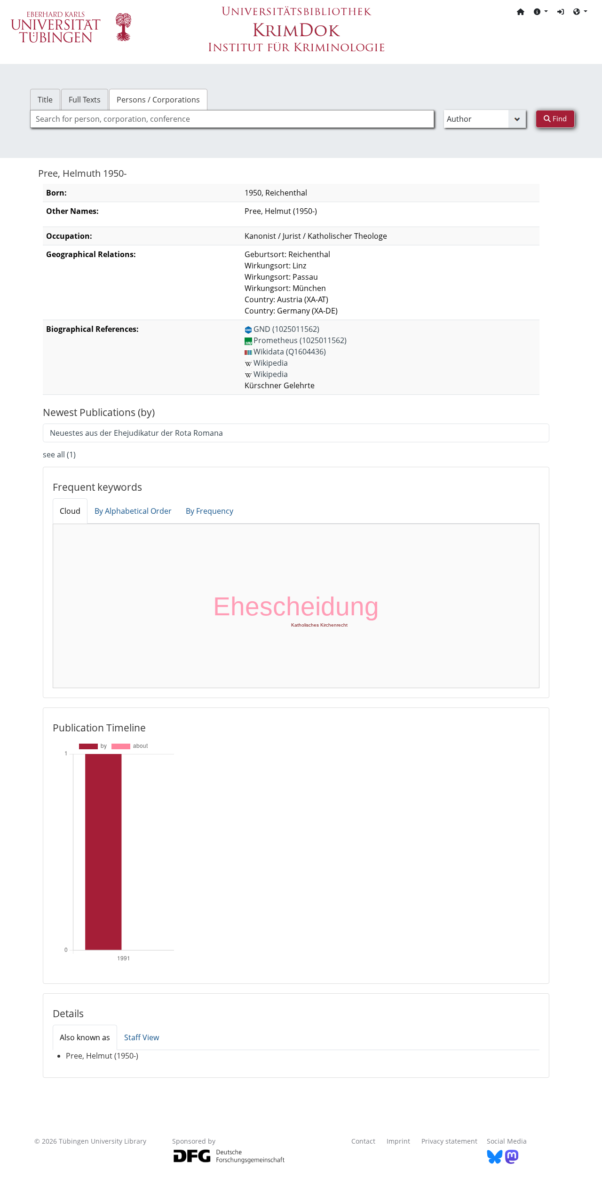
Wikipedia (270, 363)
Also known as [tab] (85, 1037)
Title (45, 99)
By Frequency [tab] (209, 511)
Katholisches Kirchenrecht (319, 625)
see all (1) (59, 454)
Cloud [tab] (70, 511)
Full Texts (85, 99)
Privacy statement (449, 1141)
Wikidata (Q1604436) (289, 351)
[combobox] (232, 119)
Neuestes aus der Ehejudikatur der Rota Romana (136, 433)
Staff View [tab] (141, 1037)
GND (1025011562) (286, 329)
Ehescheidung (296, 606)
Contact (363, 1141)
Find (559, 118)
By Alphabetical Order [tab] (133, 511)
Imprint (398, 1141)
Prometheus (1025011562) (300, 340)
